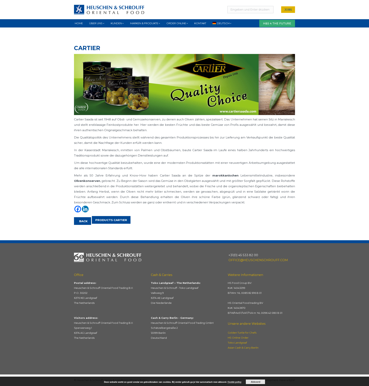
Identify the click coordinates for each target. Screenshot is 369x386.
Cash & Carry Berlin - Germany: (172, 317)
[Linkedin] (85, 209)
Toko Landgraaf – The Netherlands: (176, 282)
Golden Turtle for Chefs (242, 332)
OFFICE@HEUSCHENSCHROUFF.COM (258, 260)
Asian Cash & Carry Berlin (243, 347)
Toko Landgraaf (237, 342)
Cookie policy (234, 381)
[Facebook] (77, 209)
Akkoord (255, 382)
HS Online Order (238, 337)
